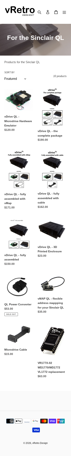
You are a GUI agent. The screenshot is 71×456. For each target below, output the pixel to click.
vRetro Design (40, 443)
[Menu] (64, 12)
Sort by (9, 72)
